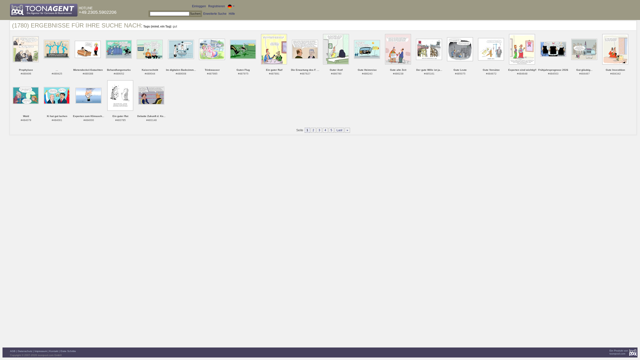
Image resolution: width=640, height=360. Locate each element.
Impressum (40, 351)
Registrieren (216, 6)
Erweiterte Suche (214, 14)
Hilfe (232, 14)
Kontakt (53, 351)
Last (339, 130)
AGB (13, 351)
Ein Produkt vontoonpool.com (619, 352)
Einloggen (199, 6)
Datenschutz (25, 351)
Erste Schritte (68, 351)
